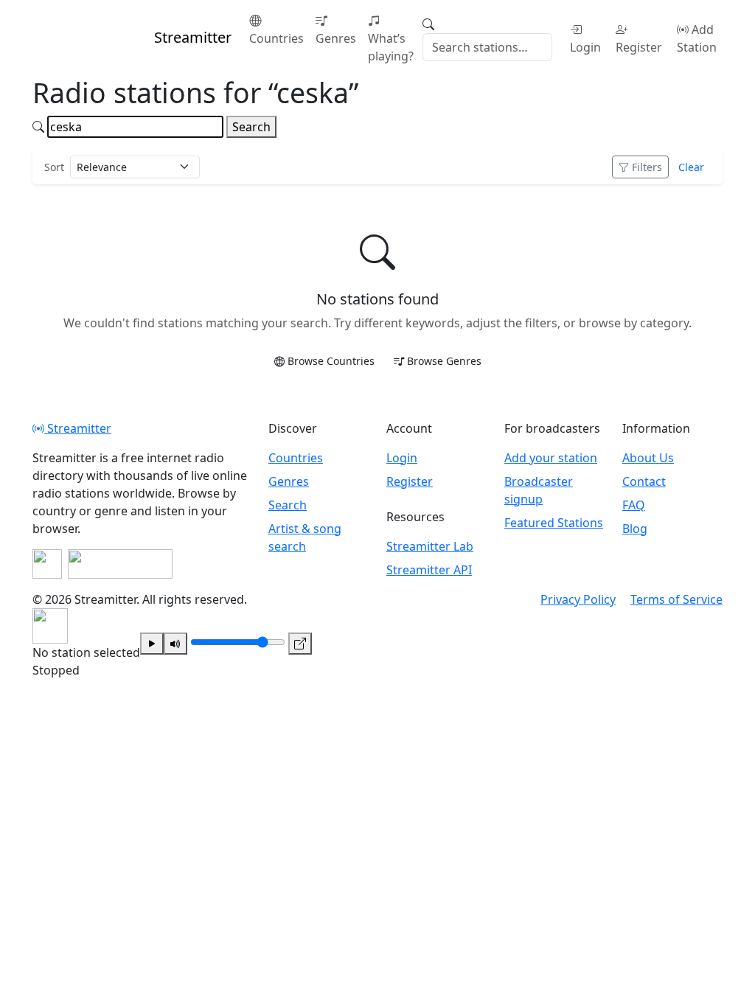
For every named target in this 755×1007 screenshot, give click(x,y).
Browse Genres (444, 361)
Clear (691, 167)
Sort (54, 167)
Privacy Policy (578, 599)
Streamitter (77, 428)
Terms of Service (676, 599)
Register (639, 47)
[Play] (152, 644)
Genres (336, 38)
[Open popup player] (300, 644)
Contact (644, 481)
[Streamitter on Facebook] (47, 564)
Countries (276, 38)
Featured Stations (553, 523)
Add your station (550, 458)
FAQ (633, 505)
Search (251, 127)
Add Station (697, 38)
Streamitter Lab (429, 546)
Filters (647, 167)
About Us (648, 458)
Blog (634, 528)
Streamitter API (429, 570)
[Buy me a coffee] (120, 564)
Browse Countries (331, 361)
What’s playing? (391, 47)
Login (585, 47)
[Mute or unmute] (175, 644)
